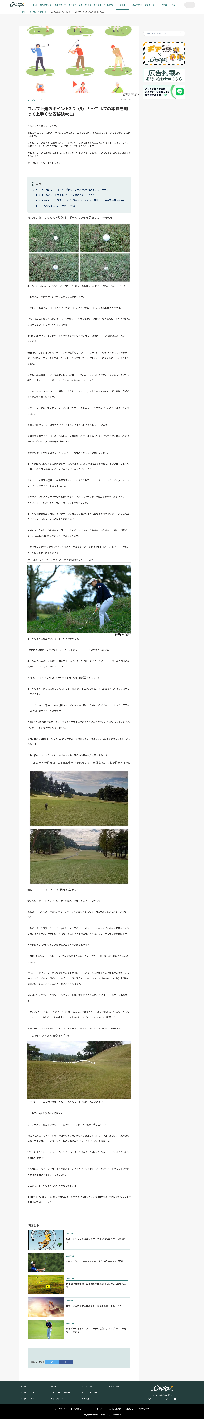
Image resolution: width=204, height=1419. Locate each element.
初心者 (53, 1386)
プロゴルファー (90, 1392)
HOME (23, 12)
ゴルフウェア (29, 1392)
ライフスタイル (57, 1399)
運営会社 (129, 1409)
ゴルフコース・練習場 (60, 1392)
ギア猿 (86, 1399)
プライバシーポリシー (95, 1409)
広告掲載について (62, 1409)
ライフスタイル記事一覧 (38, 12)
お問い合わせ (144, 1409)
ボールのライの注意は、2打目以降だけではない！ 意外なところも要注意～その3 (82, 200)
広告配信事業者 (115, 1409)
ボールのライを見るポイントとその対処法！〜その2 (67, 195)
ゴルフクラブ (29, 1386)
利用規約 (77, 1409)
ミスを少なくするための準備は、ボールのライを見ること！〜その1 (75, 189)
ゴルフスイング (29, 1399)
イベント (115, 1386)
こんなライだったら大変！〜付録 (58, 205)
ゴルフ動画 (88, 1386)
